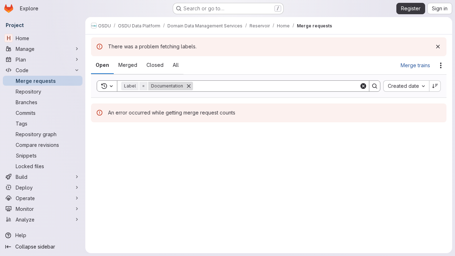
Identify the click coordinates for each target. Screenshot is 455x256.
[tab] (102, 65)
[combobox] (406, 86)
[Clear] (363, 86)
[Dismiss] (438, 46)
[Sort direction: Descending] (435, 86)
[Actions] (440, 65)
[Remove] (188, 86)
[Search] (374, 86)
